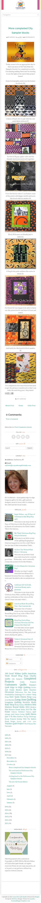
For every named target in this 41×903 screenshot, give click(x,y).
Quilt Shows (30, 714)
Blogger (37, 897)
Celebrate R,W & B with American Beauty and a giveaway (22, 587)
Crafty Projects (28, 682)
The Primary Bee (30, 724)
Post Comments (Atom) (23, 427)
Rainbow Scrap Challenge (26, 716)
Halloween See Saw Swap (25, 692)
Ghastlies (32, 690)
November (10, 761)
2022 (6, 738)
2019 (6, 748)
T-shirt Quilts (31, 721)
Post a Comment (12, 419)
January (9, 802)
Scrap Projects (10, 719)
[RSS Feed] (28, 437)
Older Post (32, 405)
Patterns (14, 712)
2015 (6, 810)
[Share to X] (10, 393)
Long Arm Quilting (25, 699)
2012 (6, 820)
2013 (6, 817)
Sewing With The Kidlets (26, 719)
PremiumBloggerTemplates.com (20, 901)
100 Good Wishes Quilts (16, 673)
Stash (7, 721)
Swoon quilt (21, 721)
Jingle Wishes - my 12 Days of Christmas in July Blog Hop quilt (24, 516)
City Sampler (21, 399)
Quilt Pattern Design (18, 714)
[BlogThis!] (8, 393)
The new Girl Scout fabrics (18, 782)
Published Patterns (24, 712)
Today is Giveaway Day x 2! (23, 639)
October (10, 764)
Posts (10, 659)
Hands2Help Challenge (13, 694)
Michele (12, 37)
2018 (6, 751)
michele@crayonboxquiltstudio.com (18, 465)
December (10, 758)
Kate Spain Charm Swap (21, 697)
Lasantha (32, 899)
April (9, 796)
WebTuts (14, 899)
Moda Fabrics (19, 705)
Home (21, 405)
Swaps (13, 721)
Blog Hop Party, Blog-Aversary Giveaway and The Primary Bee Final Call (24, 622)
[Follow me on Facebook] (14, 437)
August (9, 786)
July (8, 789)
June (8, 792)
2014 (6, 813)
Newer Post (9, 405)
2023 (6, 735)
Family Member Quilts (19, 690)
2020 (6, 745)
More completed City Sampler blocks (22, 767)
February (10, 799)
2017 (6, 755)
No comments (30, 37)
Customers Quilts (15, 684)
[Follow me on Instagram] (23, 437)
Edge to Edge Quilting (20, 687)
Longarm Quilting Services (17, 702)
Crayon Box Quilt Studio (19, 897)
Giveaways (9, 692)
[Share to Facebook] (12, 393)
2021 (6, 742)
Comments (12, 663)
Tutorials (8, 726)
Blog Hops (23, 676)
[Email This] (6, 393)
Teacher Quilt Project (14, 723)
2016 (6, 807)
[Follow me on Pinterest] (18, 437)
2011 (6, 823)
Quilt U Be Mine (11, 716)
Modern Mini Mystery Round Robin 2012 (20, 705)
